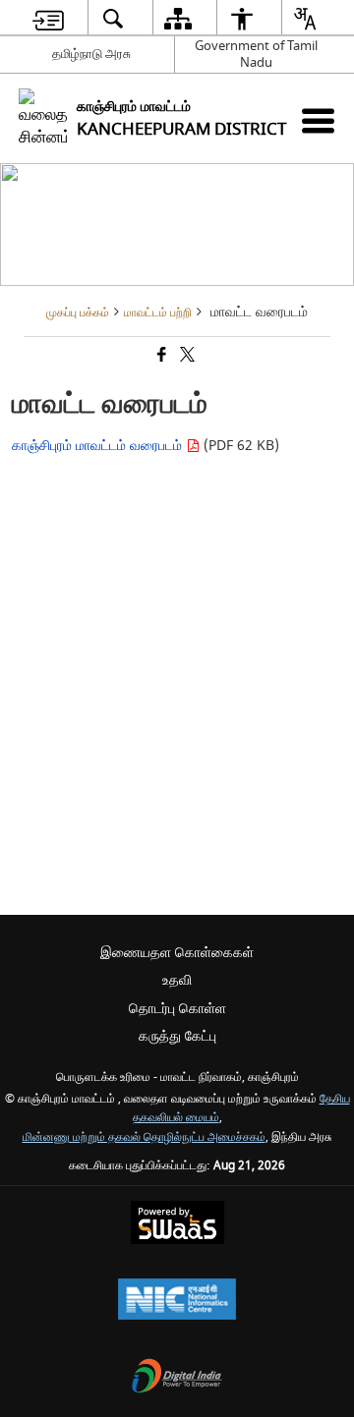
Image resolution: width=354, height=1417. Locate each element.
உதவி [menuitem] (177, 980)
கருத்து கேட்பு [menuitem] (177, 1036)
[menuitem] (48, 18)
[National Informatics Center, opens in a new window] (177, 1301)
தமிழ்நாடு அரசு (91, 53)
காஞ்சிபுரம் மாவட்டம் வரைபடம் (99, 445)
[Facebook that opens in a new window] (160, 357)
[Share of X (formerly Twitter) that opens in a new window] (186, 357)
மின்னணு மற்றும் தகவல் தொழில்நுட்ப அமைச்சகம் (144, 1137)
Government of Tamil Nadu (256, 54)
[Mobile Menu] (318, 120)
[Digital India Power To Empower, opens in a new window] (177, 1378)
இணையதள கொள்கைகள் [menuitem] (177, 952)
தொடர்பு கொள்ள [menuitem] (177, 1008)
